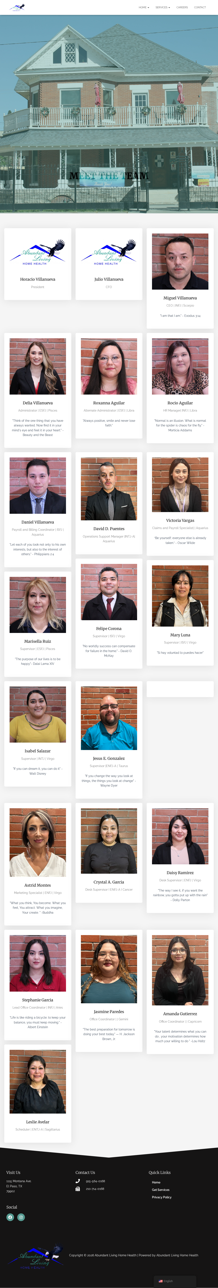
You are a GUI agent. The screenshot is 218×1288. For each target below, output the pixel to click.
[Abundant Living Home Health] (17, 7)
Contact (200, 7)
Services (162, 7)
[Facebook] (10, 1217)
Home (143, 7)
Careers (182, 7)
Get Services (160, 1190)
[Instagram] (21, 1217)
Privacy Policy (162, 1197)
